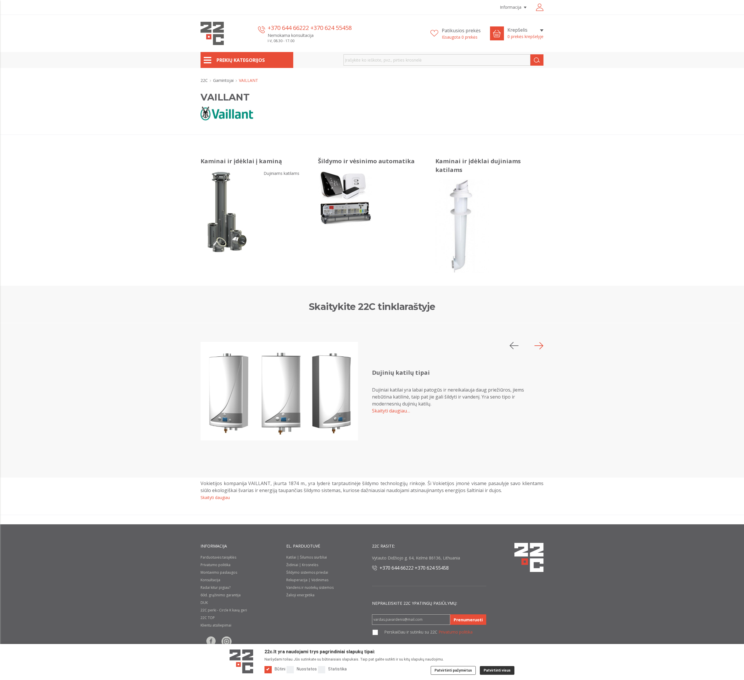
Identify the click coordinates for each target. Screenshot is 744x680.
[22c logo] (212, 33)
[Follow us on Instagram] (226, 641)
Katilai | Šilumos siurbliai (306, 557)
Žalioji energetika (300, 595)
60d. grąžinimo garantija (221, 595)
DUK (204, 602)
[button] (538, 345)
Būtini (280, 669)
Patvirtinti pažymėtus (453, 670)
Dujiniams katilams (281, 173)
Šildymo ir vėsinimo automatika (366, 161)
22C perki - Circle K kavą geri (224, 610)
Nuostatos (307, 669)
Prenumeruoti (468, 619)
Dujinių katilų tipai (401, 372)
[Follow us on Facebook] (211, 641)
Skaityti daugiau (215, 497)
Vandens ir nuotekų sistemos (310, 587)
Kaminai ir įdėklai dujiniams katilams (478, 165)
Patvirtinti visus (497, 670)
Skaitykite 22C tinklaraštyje (372, 306)
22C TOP (208, 617)
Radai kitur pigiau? (215, 587)
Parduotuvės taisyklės (218, 557)
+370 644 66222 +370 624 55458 (310, 28)
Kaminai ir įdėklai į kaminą (241, 161)
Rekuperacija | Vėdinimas (307, 579)
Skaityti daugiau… (391, 411)
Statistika (337, 669)
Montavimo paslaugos (219, 572)
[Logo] (241, 661)
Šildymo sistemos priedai (307, 572)
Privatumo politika (215, 564)
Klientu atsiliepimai (216, 625)
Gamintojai (224, 80)
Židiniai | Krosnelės (302, 564)
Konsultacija (210, 579)
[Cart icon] (497, 33)
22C (205, 80)
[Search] (536, 60)
